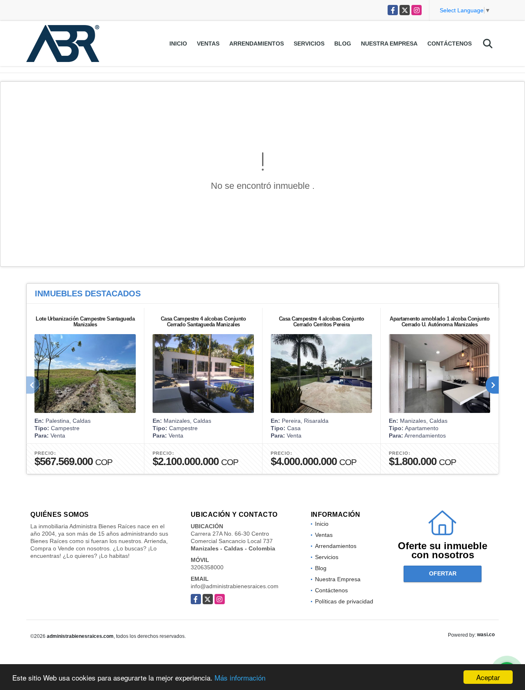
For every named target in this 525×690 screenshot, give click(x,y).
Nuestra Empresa (389, 43)
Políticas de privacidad (344, 601)
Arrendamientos (256, 43)
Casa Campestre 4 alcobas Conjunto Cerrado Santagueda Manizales (203, 322)
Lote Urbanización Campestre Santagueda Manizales (85, 322)
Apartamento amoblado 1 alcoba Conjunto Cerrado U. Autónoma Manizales (439, 322)
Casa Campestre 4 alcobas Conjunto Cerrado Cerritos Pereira (321, 322)
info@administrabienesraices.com (234, 586)
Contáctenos (449, 43)
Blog (342, 43)
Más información (240, 677)
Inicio (178, 43)
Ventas (208, 43)
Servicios (309, 43)
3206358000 (207, 567)
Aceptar (488, 677)
